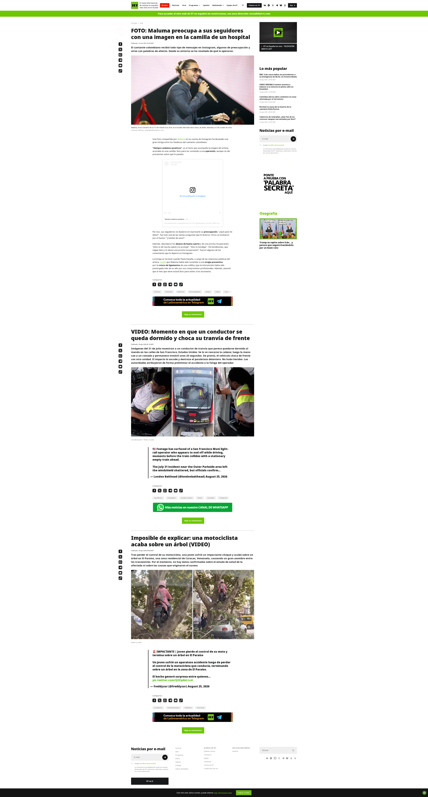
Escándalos (172, 498)
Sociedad (210, 498)
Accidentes (158, 498)
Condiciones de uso (211, 768)
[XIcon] (273, 5)
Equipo (206, 758)
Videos (177, 758)
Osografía (268, 213)
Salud (217, 292)
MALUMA (192, 223)
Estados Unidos (186, 498)
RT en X (149, 781)
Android (235, 751)
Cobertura (207, 761)
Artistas (157, 292)
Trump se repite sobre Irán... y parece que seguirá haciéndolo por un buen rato (276, 245)
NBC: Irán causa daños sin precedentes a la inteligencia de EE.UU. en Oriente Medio (278, 75)
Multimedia (217, 5)
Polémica (188, 708)
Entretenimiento (173, 708)
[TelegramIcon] (277, 5)
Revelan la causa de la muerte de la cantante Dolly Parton (275, 108)
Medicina (181, 292)
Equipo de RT (232, 5)
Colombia (168, 292)
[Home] (134, 5)
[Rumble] (269, 5)
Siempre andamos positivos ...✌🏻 (176, 219)
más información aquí (223, 792)
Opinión (206, 5)
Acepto (273, 145)
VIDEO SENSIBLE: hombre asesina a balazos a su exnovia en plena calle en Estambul (276, 86)
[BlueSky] (281, 5)
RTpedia (178, 765)
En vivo (165, 5)
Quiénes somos (209, 751)
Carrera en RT (209, 765)
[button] (278, 33)
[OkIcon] (285, 5)
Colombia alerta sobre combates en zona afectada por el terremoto (277, 97)
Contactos (208, 755)
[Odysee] (275, 758)
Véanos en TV (254, 5)
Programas (193, 5)
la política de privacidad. (276, 145)
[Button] (243, 5)
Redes (208, 292)
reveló (163, 262)
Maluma (181, 139)
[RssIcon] (295, 758)
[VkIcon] (265, 5)
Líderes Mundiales (181, 769)
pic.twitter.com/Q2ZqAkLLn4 (172, 680)
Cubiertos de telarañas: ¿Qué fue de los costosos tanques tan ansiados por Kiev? (277, 118)
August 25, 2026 (216, 477)
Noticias (175, 5)
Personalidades (194, 292)
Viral (184, 5)
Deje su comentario (193, 314)
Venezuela (200, 708)
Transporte (223, 498)
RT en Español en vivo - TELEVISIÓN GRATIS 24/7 (277, 47)
